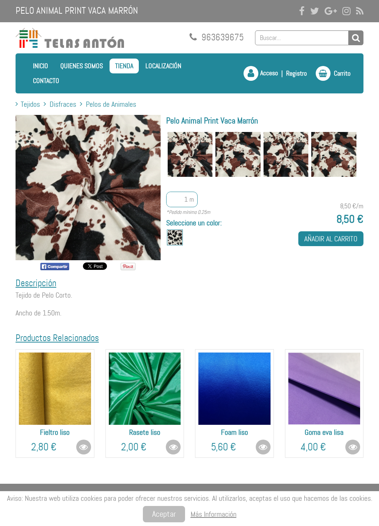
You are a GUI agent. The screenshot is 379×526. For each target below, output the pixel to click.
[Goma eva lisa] (324, 389)
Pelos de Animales (111, 104)
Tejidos (30, 104)
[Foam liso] (234, 389)
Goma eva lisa (324, 432)
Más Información (214, 514)
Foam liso (234, 432)
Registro (296, 73)
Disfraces (63, 104)
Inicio (40, 66)
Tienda (124, 66)
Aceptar (164, 514)
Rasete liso (144, 432)
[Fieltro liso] (55, 389)
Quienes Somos (81, 66)
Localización (163, 66)
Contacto (46, 80)
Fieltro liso (55, 432)
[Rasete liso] (145, 389)
